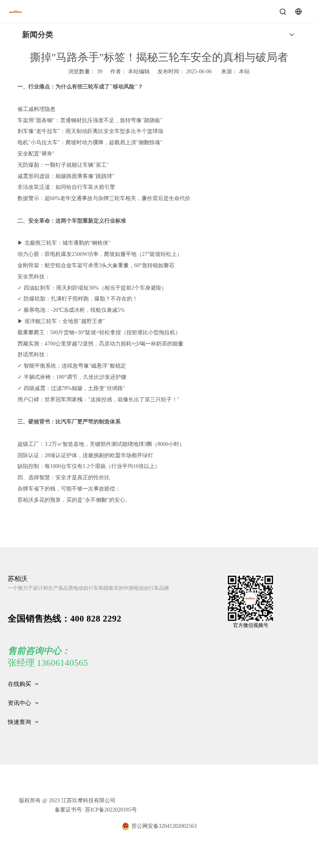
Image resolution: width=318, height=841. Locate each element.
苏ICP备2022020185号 (110, 810)
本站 (244, 71)
